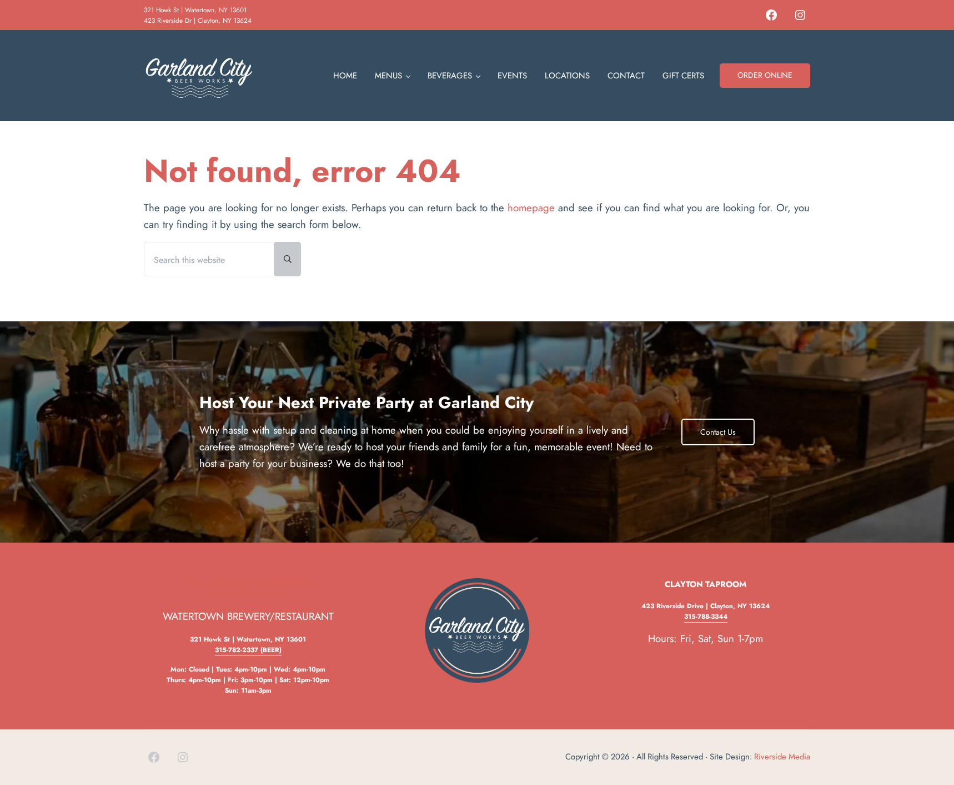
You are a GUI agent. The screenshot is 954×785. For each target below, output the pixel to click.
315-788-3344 (705, 616)
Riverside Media (782, 757)
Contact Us (718, 432)
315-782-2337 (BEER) (248, 649)
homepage (531, 207)
